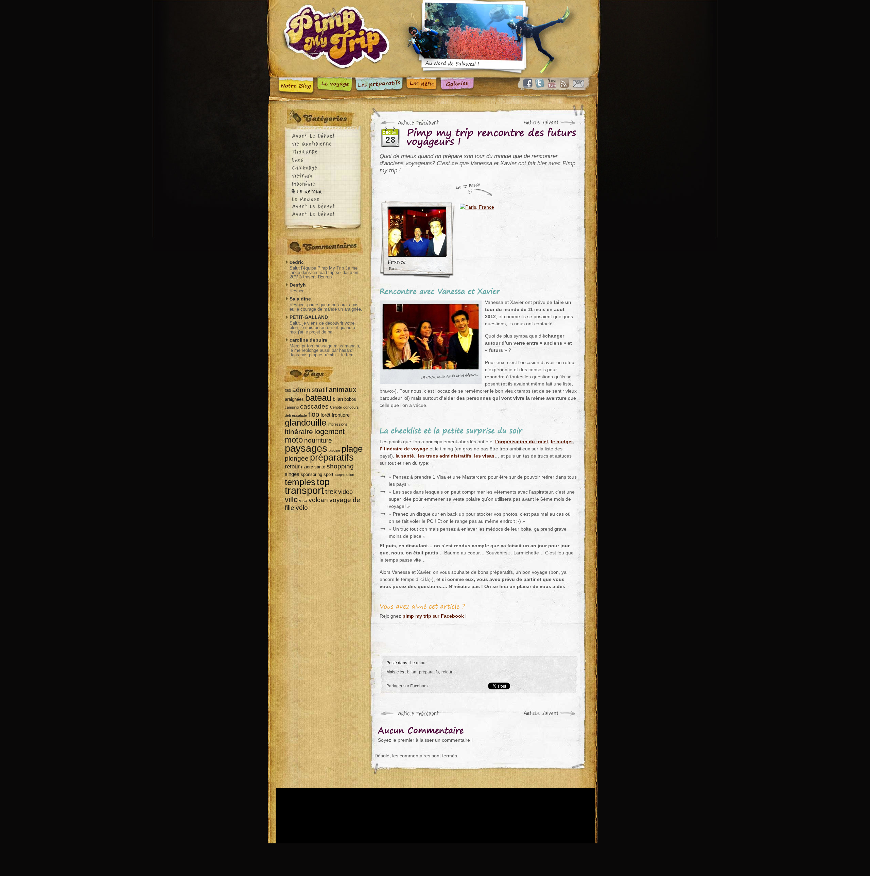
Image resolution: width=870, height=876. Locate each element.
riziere (307, 466)
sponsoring (311, 474)
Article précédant (410, 122)
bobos (350, 399)
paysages (306, 448)
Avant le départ (325, 137)
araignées (294, 399)
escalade (299, 415)
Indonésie (325, 184)
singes (292, 474)
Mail (578, 83)
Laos (325, 160)
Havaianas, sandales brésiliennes (390, 815)
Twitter (541, 83)
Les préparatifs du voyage (379, 87)
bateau (318, 398)
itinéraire (299, 431)
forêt (325, 415)
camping (292, 407)
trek (331, 491)
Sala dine (300, 299)
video (345, 491)
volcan (318, 499)
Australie (325, 215)
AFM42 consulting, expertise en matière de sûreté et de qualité (546, 815)
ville (291, 499)
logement (329, 431)
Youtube (553, 83)
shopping (340, 466)
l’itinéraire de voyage (404, 448)
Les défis (422, 87)
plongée (297, 458)
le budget (562, 441)
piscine (334, 450)
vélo (302, 507)
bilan (411, 672)
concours (351, 407)
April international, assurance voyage (343, 815)
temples (300, 482)
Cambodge (325, 168)
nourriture (318, 440)
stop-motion (344, 475)
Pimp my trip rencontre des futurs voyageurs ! (491, 138)
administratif (309, 389)
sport (328, 474)
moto (294, 439)
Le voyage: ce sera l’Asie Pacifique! (334, 87)
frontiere (341, 415)
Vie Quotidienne (325, 145)
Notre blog (295, 87)
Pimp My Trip (332, 39)
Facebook (528, 83)
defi (288, 415)
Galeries (457, 87)
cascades (314, 406)
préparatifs (429, 672)
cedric (297, 262)
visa (303, 500)
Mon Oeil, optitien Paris (496, 815)
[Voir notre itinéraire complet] (517, 239)
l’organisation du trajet (521, 441)
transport (304, 490)
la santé (405, 456)
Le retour (418, 662)
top (323, 482)
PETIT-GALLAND (309, 317)
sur (433, 616)
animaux (342, 389)
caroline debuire (308, 340)
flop (313, 414)
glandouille (305, 422)
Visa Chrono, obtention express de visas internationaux (444, 815)
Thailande (325, 152)
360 (288, 391)
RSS (566, 83)
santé (319, 466)
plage (352, 448)
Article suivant (546, 122)
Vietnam (325, 176)
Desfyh (298, 285)
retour (446, 672)
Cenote (336, 407)
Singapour (325, 207)
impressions (338, 424)
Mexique (325, 199)
